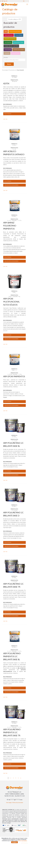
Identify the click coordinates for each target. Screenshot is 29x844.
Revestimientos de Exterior (15, 31)
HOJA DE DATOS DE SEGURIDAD (11, 185)
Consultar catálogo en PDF (14, 19)
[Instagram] (7, 1)
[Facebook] (1, 1)
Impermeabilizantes (9, 35)
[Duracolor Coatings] (9, 4)
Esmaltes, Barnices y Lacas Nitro (11, 46)
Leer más (5, 119)
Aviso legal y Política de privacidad (14, 802)
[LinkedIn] (5, 1)
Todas (6, 31)
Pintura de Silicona (15, 53)
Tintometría (7, 53)
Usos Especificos (8, 42)
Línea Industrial (8, 49)
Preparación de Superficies (10, 38)
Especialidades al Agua (18, 42)
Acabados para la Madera (18, 49)
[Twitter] (3, 1)
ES (23, 1)
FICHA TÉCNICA (7, 113)
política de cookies (22, 840)
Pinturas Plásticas (18, 35)
